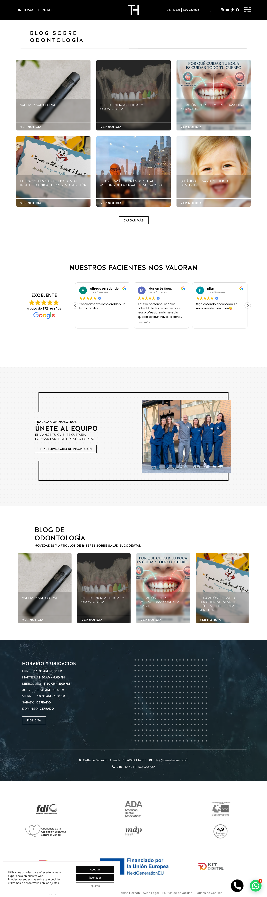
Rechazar (95, 877)
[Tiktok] (232, 10)
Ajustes (95, 885)
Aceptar (95, 869)
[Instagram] (222, 10)
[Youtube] (227, 10)
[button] (134, 220)
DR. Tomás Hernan (34, 10)
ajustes (54, 883)
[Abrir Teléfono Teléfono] (237, 885)
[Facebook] (237, 10)
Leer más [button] (85, 322)
